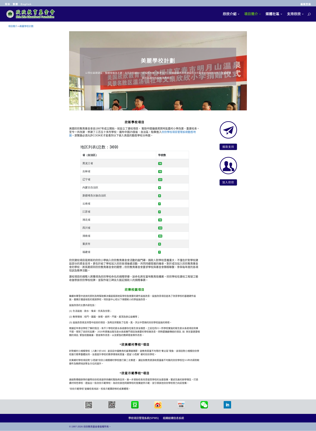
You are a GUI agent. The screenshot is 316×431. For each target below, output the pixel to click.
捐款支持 (228, 147)
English (26, 4)
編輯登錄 (306, 4)
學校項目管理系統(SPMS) (143, 418)
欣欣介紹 (230, 14)
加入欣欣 (228, 182)
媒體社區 (272, 14)
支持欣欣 (294, 14)
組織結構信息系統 (173, 418)
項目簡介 (251, 14)
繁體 (15, 4)
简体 (7, 4)
